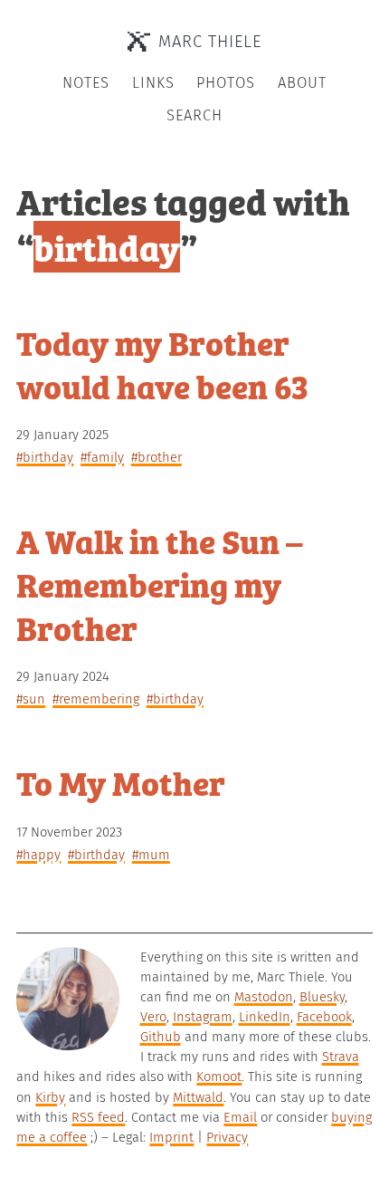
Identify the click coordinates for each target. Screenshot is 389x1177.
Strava (340, 1056)
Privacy (227, 1137)
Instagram (202, 1017)
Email (240, 1117)
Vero (153, 1017)
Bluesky (322, 997)
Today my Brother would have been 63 (162, 363)
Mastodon (263, 997)
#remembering (95, 699)
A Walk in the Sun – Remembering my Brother (159, 583)
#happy (38, 855)
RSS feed (98, 1117)
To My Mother (120, 782)
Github (160, 1037)
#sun (30, 699)
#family (102, 457)
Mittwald (198, 1097)
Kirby (50, 1097)
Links (153, 82)
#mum (151, 855)
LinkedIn (264, 1017)
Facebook (324, 1017)
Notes (85, 82)
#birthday (44, 457)
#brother (156, 457)
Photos (225, 82)
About (302, 82)
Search (194, 115)
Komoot (219, 1076)
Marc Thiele (209, 42)
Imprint (171, 1137)
